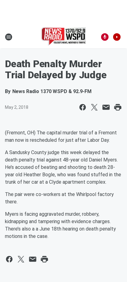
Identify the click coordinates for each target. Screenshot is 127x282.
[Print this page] (117, 107)
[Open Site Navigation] (8, 37)
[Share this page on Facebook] (82, 107)
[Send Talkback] (105, 37)
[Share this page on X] (94, 107)
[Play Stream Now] (117, 37)
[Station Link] (63, 37)
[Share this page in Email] (106, 107)
